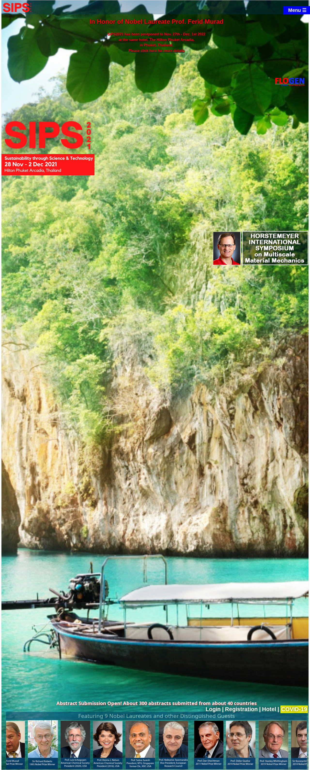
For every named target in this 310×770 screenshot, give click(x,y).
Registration (241, 709)
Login (213, 709)
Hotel (269, 709)
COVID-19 (294, 709)
